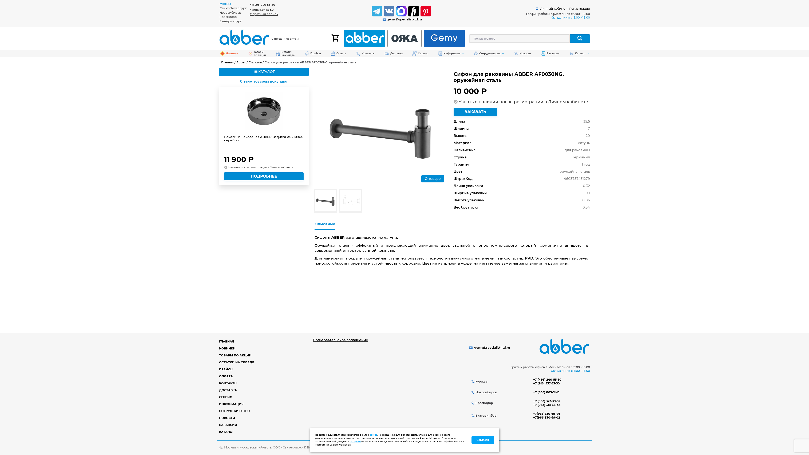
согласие (355, 441)
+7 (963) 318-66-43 (546, 405)
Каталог (226, 432)
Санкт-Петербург (233, 8)
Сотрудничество (234, 411)
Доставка (228, 390)
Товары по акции (235, 355)
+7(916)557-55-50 (262, 9)
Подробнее (264, 176)
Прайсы (226, 369)
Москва (225, 4)
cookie (373, 434)
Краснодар (228, 17)
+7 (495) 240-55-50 (547, 379)
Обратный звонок (264, 14)
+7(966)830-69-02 (546, 417)
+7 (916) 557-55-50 (546, 383)
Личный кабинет (553, 9)
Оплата (226, 376)
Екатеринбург (231, 21)
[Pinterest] (426, 11)
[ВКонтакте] (389, 11)
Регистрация (579, 9)
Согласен (483, 440)
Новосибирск (230, 13)
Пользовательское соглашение (340, 340)
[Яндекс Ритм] (413, 11)
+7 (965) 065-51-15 (546, 392)
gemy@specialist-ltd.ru (404, 19)
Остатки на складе (236, 362)
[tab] (235, 4)
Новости (227, 418)
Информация (231, 404)
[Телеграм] (377, 11)
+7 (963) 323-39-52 (546, 401)
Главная (227, 62)
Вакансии (228, 425)
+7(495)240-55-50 (262, 4)
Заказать (475, 112)
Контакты (228, 383)
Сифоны (255, 62)
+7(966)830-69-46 (546, 414)
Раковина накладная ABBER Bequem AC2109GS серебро (263, 138)
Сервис (225, 397)
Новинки (227, 348)
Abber (241, 62)
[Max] (401, 11)
